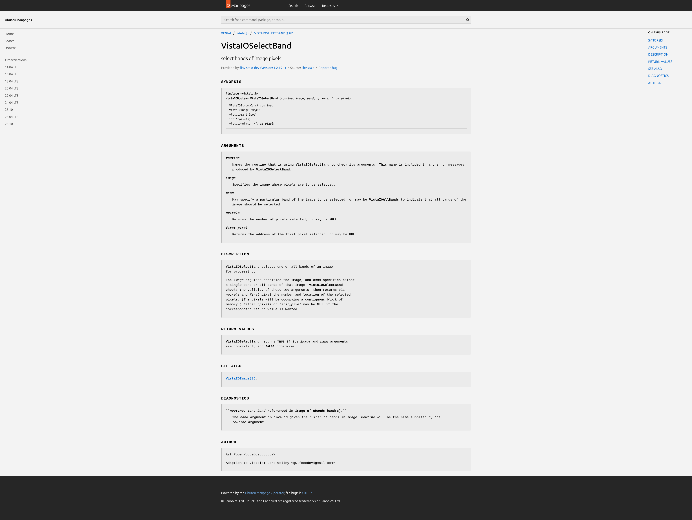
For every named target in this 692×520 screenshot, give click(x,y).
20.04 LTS (11, 88)
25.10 (9, 109)
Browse (310, 5)
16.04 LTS (11, 74)
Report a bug (328, 67)
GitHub (307, 493)
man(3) (243, 33)
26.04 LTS (11, 116)
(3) (241, 378)
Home (9, 33)
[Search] (467, 20)
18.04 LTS (11, 81)
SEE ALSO (655, 68)
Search (293, 5)
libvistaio (307, 67)
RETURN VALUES (660, 61)
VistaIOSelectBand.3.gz (273, 33)
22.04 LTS (11, 95)
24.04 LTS (11, 102)
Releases (328, 5)
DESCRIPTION (658, 54)
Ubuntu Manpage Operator (264, 493)
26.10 (9, 124)
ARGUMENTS (657, 47)
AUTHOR (654, 82)
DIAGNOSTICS (658, 75)
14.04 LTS (11, 67)
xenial (226, 33)
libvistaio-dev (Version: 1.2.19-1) (263, 67)
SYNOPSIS (655, 40)
